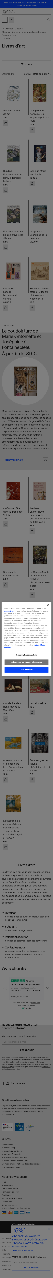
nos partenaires (10, 611)
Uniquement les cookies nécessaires (26, 662)
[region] (26, 639)
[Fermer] (48, 605)
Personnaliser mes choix (26, 655)
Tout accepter (26, 669)
